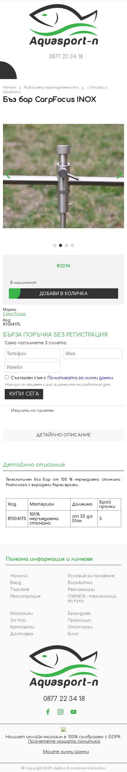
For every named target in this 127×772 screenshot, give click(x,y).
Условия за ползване (91, 576)
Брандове (79, 613)
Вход (16, 582)
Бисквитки (80, 582)
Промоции (79, 620)
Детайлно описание (63, 435)
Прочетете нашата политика (64, 741)
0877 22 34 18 (66, 56)
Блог (73, 634)
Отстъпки (80, 627)
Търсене (19, 589)
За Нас (18, 620)
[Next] (118, 174)
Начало (10, 87)
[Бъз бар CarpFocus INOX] (3, 112)
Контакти (22, 627)
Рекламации (81, 589)
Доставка (21, 634)
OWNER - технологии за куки (92, 598)
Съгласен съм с (62, 378)
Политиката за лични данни (80, 378)
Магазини (21, 613)
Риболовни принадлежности (51, 87)
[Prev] (9, 174)
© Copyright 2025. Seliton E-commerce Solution (63, 768)
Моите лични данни (66, 752)
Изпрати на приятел (32, 410)
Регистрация (25, 596)
